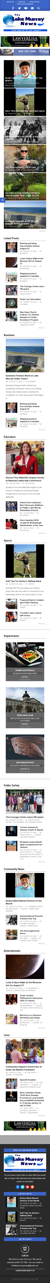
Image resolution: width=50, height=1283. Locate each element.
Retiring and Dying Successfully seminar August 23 (30, 246)
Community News (27, 325)
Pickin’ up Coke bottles (30, 299)
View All (42, 231)
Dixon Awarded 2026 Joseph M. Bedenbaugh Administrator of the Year (31, 523)
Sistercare (18, 1075)
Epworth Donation (28, 1080)
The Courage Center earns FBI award (24, 817)
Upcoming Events (25, 762)
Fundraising (32, 1113)
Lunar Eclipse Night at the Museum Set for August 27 (31, 261)
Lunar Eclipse (19, 990)
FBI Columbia (18, 822)
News (25, 677)
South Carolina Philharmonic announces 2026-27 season (31, 998)
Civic (41, 1082)
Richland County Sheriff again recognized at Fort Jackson (31, 844)
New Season (34, 1008)
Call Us (25, 1255)
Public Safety (25, 294)
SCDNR (34, 941)
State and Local (25, 715)
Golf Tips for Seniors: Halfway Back (23, 581)
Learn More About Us (25, 1271)
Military (31, 924)
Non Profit (32, 1073)
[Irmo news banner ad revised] (25, 37)
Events (25, 769)
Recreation (24, 269)
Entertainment (26, 1006)
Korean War (32, 926)
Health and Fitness (25, 670)
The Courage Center (33, 822)
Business (24, 253)
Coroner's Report (27, 837)
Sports (31, 584)
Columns (24, 304)
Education (29, 483)
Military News (12, 909)
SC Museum (30, 990)
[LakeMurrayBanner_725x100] (25, 50)
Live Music (24, 1008)
